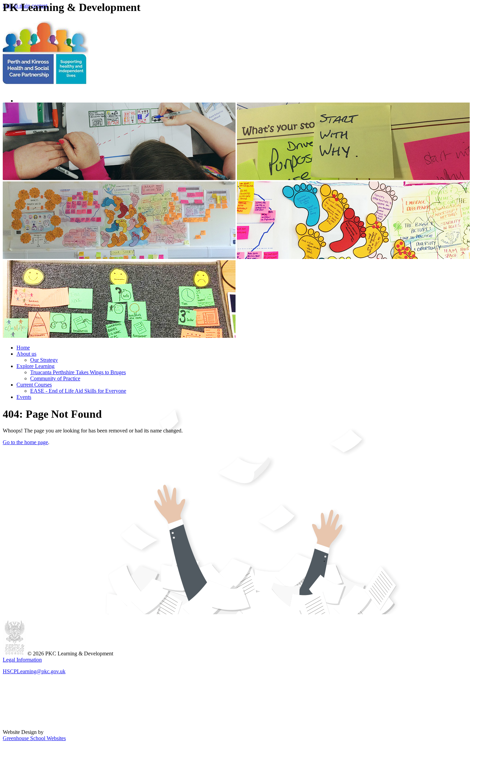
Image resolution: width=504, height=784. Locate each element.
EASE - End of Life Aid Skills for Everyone (78, 391)
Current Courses (34, 385)
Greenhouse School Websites (34, 738)
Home (23, 348)
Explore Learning (35, 366)
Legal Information (22, 660)
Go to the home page (25, 442)
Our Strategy (44, 360)
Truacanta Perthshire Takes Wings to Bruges (78, 372)
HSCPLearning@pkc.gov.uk (34, 671)
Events (23, 397)
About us (26, 354)
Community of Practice (55, 378)
